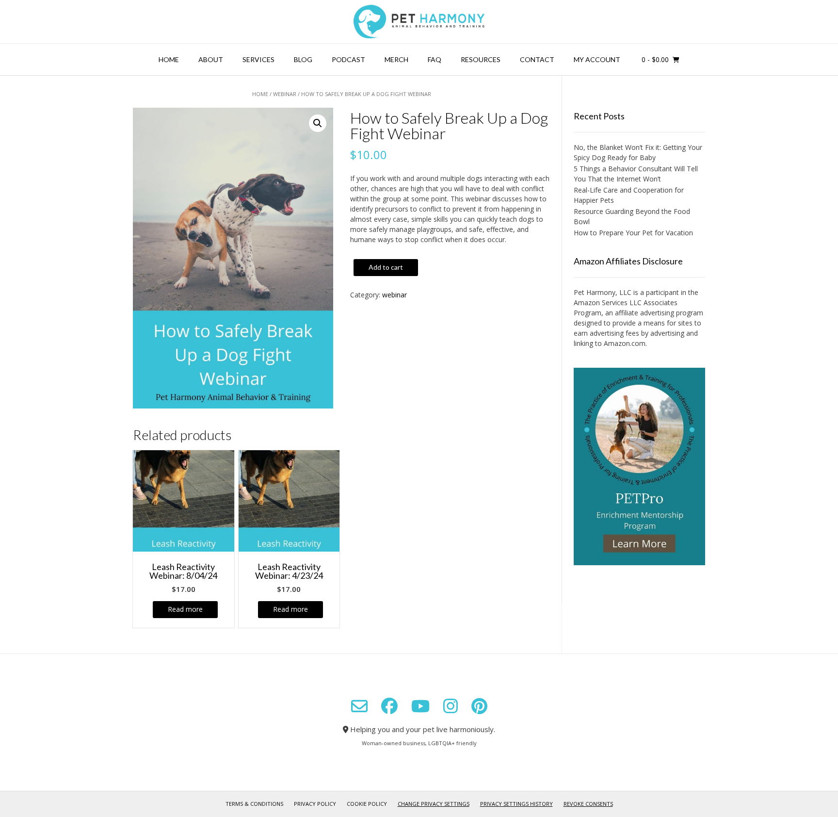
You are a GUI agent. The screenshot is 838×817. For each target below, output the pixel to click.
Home (169, 59)
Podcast (348, 59)
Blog (303, 59)
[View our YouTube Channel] (420, 706)
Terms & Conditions (254, 803)
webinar (284, 94)
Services (258, 59)
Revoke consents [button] (588, 803)
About (210, 59)
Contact (537, 59)
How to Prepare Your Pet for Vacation (633, 232)
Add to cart (386, 267)
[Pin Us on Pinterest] (479, 706)
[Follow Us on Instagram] (450, 706)
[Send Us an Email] (359, 706)
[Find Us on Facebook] (389, 706)
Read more (185, 609)
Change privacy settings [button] (433, 803)
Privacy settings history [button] (516, 803)
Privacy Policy (315, 803)
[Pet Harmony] (419, 21)
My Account (597, 59)
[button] (317, 123)
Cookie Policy (367, 803)
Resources (480, 59)
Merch (396, 59)
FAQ (434, 59)
